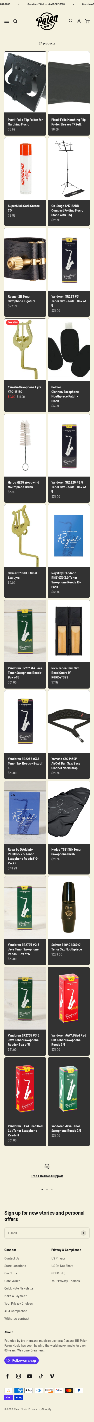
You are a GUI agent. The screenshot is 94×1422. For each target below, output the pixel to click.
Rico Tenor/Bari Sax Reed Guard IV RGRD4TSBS (65, 672)
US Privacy (58, 1258)
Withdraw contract (16, 1318)
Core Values (12, 1281)
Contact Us (11, 1258)
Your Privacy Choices (18, 1303)
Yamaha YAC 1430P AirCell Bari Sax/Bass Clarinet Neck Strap (65, 763)
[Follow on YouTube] (30, 1376)
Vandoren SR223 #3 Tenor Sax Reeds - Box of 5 (68, 301)
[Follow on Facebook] (7, 1376)
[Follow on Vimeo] (52, 1376)
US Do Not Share (62, 1266)
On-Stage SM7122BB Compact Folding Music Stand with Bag (67, 210)
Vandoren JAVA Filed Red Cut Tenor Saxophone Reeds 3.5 (68, 1039)
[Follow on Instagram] (18, 1376)
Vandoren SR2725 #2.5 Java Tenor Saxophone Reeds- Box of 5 (23, 949)
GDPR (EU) (58, 1273)
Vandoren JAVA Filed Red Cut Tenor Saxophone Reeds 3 (25, 1130)
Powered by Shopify (39, 1409)
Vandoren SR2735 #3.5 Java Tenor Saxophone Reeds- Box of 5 (23, 1039)
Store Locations (15, 1266)
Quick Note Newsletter (19, 1288)
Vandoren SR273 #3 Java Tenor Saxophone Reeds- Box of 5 (25, 672)
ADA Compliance (15, 1311)
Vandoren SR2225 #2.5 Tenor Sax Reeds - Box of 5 (68, 486)
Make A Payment (15, 1296)
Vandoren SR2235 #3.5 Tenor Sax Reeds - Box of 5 (25, 763)
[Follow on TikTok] (41, 1376)
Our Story (10, 1273)
